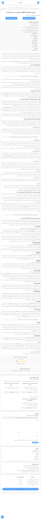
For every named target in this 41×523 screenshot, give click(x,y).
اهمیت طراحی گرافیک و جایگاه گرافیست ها (30, 27)
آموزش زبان (37, 453)
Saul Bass (35, 36)
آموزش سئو (37, 454)
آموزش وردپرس (36, 457)
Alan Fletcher (34, 50)
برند (24, 231)
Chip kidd (35, 38)
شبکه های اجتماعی (36, 459)
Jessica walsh (34, 41)
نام (37, 432)
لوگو (39, 56)
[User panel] (3, 3)
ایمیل (19, 432)
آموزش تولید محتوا (36, 450)
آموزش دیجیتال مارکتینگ (35, 451)
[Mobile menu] (38, 3)
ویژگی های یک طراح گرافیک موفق (32, 28)
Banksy (35, 48)
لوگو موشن (31, 136)
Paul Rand (35, 45)
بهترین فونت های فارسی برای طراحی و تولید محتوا (31, 467)
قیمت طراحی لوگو (30, 76)
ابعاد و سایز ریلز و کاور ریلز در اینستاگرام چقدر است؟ (31, 465)
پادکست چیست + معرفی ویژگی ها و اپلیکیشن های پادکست (30, 471)
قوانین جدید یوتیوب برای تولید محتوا (34, 468)
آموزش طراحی (10, 18)
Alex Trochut (34, 46)
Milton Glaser (34, 43)
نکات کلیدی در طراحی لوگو (25, 319)
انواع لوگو (31, 214)
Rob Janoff (35, 33)
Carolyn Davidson (34, 35)
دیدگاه (37, 420)
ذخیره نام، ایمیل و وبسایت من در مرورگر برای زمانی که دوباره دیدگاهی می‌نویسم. (26, 440)
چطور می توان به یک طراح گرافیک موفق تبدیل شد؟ (29, 30)
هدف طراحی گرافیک (34, 25)
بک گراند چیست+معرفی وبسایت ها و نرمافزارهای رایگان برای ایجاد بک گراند (28, 470)
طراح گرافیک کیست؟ (34, 23)
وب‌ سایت (36, 436)
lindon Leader (34, 40)
